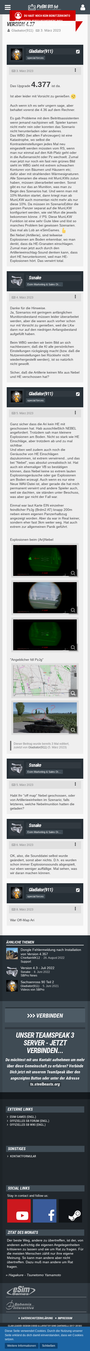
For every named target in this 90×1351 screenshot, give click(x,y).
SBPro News (29, 975)
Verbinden (49, 1015)
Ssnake (25, 972)
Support (26, 961)
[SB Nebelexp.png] (45, 597)
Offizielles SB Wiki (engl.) (28, 1124)
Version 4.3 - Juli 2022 (37, 968)
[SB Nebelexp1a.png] (45, 635)
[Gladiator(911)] (12, 986)
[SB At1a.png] (45, 717)
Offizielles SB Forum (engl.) (29, 1121)
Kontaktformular (23, 1156)
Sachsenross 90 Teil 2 (37, 982)
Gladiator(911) (22, 30)
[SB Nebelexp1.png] (45, 560)
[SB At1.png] (45, 680)
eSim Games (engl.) (23, 1117)
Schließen (48, 1345)
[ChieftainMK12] (12, 956)
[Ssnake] (12, 972)
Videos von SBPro (32, 989)
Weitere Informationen (21, 1345)
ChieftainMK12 (30, 957)
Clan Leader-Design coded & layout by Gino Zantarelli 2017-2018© (45, 1325)
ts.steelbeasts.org (45, 1084)
